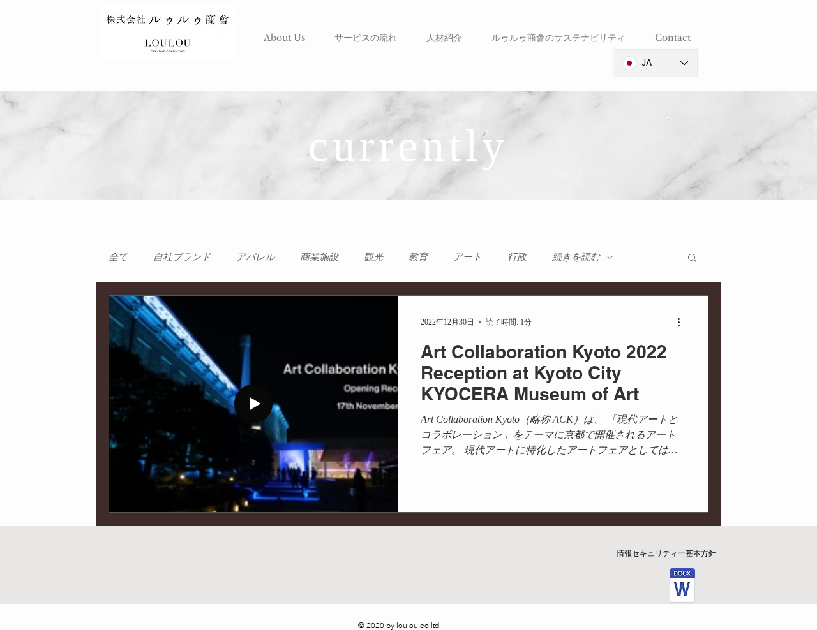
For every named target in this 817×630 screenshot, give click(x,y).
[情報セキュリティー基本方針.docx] (682, 587)
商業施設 (319, 256)
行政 (517, 256)
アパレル (255, 256)
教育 (418, 256)
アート (467, 256)
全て (118, 256)
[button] (692, 258)
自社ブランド (182, 256)
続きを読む (576, 256)
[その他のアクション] (683, 322)
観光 (373, 256)
